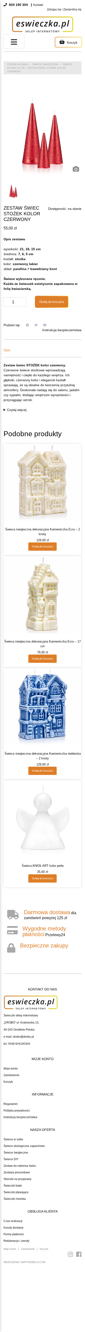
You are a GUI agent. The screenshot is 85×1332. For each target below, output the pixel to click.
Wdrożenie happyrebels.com (24, 1262)
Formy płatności (14, 1234)
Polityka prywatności (17, 1110)
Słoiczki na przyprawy (17, 1179)
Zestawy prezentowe (17, 1172)
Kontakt (38, 5)
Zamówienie (11, 1075)
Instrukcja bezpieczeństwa (61, 330)
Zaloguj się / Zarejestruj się (64, 9)
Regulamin (11, 1104)
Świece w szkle (13, 1139)
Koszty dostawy (13, 1227)
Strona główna (17, 64)
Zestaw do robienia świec (20, 1165)
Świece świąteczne (45, 64)
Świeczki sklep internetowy (21, 1015)
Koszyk (8, 1081)
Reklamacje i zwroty (16, 1241)
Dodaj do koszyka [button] (42, 546)
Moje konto (11, 1068)
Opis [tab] (7, 350)
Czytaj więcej (16, 410)
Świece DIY (11, 1159)
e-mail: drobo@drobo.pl (19, 1036)
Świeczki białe (13, 1185)
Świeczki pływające (16, 1192)
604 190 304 (18, 5)
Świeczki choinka (15, 1199)
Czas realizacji (13, 1221)
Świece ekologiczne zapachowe (24, 1146)
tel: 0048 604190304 (17, 1043)
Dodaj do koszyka (51, 302)
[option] (42, 135)
